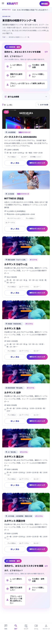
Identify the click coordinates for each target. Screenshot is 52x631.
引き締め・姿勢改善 (36, 66)
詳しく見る (15, 163)
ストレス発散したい (36, 75)
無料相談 (44, 4)
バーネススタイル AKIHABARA (20, 136)
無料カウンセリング (37, 163)
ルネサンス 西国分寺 (14, 520)
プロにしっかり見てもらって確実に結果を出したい (25, 84)
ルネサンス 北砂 (12, 392)
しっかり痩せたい (14, 66)
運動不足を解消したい (14, 75)
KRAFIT (12, 3)
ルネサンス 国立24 (13, 456)
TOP (3, 37)
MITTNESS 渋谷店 (14, 198)
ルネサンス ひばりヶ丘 (15, 264)
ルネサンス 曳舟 (12, 328)
